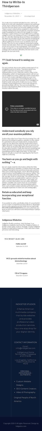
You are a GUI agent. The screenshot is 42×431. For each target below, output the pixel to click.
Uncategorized (29, 16)
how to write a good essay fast (12, 206)
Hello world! (21, 244)
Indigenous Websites (12, 13)
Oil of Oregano (21, 273)
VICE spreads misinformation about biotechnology (21, 259)
